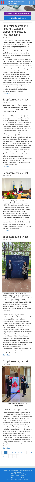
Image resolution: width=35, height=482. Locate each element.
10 (3, 456)
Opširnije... (6, 93)
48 (10, 456)
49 (14, 456)
